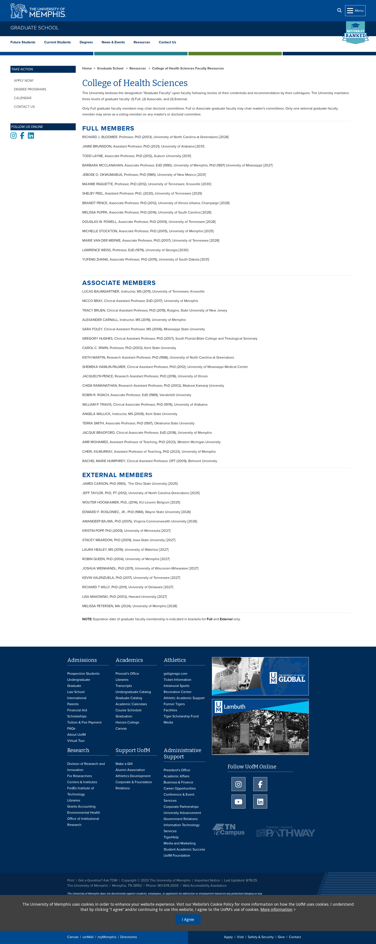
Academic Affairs (176, 776)
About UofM (76, 734)
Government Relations (181, 819)
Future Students (22, 42)
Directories (128, 937)
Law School (76, 692)
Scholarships (76, 716)
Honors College (127, 722)
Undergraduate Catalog (133, 692)
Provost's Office (127, 673)
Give (281, 937)
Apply (228, 937)
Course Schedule (129, 710)
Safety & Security (261, 937)
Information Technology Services (182, 828)
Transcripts (124, 686)
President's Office (177, 770)
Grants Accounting (81, 806)
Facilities (170, 710)
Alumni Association (130, 770)
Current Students (57, 42)
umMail (88, 937)
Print (70, 880)
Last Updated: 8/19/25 (240, 880)
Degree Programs (30, 89)
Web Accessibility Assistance (205, 885)
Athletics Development (133, 776)
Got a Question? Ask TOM (97, 880)
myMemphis (107, 937)
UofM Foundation (177, 855)
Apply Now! (24, 80)
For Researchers (79, 776)
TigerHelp (171, 837)
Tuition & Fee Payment (84, 722)
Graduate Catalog (129, 698)
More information (276, 909)
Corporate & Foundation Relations (134, 785)
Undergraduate (78, 680)
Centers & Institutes (82, 782)
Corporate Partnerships (181, 807)
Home (87, 68)
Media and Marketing (180, 843)
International (76, 698)
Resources (142, 42)
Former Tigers (174, 704)
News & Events (113, 42)
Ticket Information (177, 680)
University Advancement (182, 813)
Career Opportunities (180, 788)
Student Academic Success (184, 849)
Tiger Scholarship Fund (181, 716)
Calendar (23, 98)
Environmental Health (83, 812)
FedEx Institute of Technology (80, 791)
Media (168, 722)
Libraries (122, 680)
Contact (295, 937)
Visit (240, 937)
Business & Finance (178, 782)
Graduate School (34, 28)
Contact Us (167, 42)
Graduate (74, 686)
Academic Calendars (131, 704)
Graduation (124, 716)
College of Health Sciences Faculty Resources (188, 68)
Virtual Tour (76, 741)
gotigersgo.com (175, 673)
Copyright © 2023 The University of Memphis (155, 880)
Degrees (86, 42)
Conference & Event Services (179, 797)
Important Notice (207, 880)
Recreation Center (177, 692)
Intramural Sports (176, 686)
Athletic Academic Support (184, 698)
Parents (73, 704)
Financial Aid (77, 710)
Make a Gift (124, 764)
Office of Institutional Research (83, 822)
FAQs (71, 728)
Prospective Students (83, 673)
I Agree (188, 919)
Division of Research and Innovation (86, 767)
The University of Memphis (87, 885)
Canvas (72, 937)
